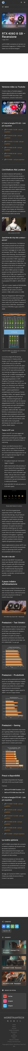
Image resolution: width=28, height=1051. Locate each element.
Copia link (5, 931)
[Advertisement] (14, 67)
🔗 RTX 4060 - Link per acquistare (14, 159)
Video (14, 1038)
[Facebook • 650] (7, 1021)
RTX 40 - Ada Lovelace (9, 26)
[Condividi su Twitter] (8, 926)
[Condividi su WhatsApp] (12, 926)
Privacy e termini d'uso (14, 1041)
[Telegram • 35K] (17, 1021)
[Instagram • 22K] (10, 1021)
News (14, 1026)
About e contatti (14, 1040)
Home (14, 1024)
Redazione (14, 1036)
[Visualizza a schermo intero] (23, 666)
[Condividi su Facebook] (4, 926)
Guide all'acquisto (14, 1030)
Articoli (14, 1028)
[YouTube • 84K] (14, 1021)
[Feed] (20, 1021)
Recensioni (21, 26)
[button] (4, 657)
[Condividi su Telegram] (17, 926)
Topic (14, 1034)
